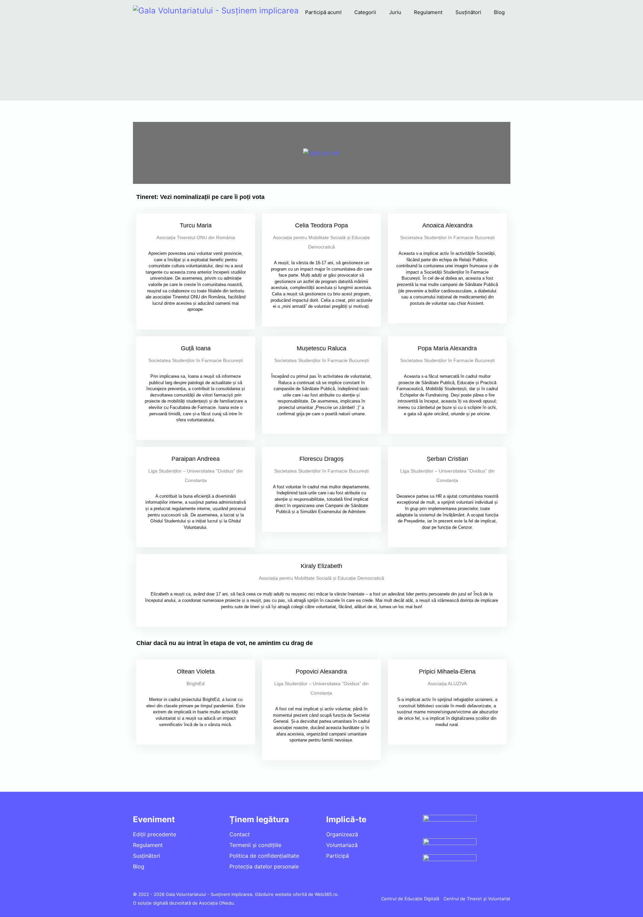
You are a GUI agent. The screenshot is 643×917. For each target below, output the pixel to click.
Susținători (468, 12)
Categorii (365, 12)
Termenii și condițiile (255, 845)
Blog (499, 12)
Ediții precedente (154, 834)
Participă (337, 855)
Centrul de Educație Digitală (410, 898)
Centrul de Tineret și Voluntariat (476, 898)
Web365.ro (326, 894)
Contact (239, 834)
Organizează (342, 834)
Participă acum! (323, 12)
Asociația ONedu (216, 903)
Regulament (428, 12)
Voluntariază (342, 845)
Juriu (395, 12)
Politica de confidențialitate (264, 855)
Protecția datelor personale (264, 866)
